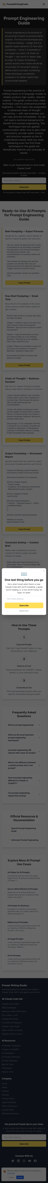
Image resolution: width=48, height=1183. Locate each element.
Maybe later (24, 611)
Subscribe (24, 605)
